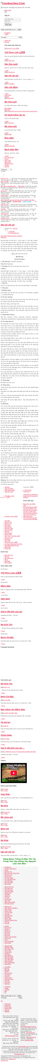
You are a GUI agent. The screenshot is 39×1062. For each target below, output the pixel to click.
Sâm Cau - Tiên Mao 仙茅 (12, 536)
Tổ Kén (7, 971)
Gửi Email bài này (13, 233)
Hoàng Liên (8, 893)
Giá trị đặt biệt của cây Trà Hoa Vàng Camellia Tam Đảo (18, 200)
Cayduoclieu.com (24, 1046)
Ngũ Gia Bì (8, 943)
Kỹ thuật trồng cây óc (15, 115)
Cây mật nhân (9, 882)
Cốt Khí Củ (8, 867)
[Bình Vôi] (4, 823)
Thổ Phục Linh (9, 979)
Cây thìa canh (9, 890)
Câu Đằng (8, 967)
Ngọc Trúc (8, 938)
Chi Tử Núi (8, 950)
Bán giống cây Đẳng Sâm (8, 186)
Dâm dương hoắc (10, 902)
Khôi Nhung (8, 527)
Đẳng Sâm (8, 547)
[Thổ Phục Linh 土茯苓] (12, 48)
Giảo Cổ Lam (5, 204)
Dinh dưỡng (8, 562)
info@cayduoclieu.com (11, 1036)
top (2, 1001)
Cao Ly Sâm (8, 977)
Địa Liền (7, 923)
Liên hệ (7, 1010)
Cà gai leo (4, 191)
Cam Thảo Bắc (9, 941)
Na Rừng (7, 984)
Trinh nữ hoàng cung (11, 920)
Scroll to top (4, 1060)
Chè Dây (7, 894)
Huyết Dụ (7, 953)
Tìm (20, 37)
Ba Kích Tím (5, 178)
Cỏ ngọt (7, 897)
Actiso (6, 870)
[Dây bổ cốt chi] (10, 72)
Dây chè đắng (11, 87)
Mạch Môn (8, 964)
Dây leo (15, 228)
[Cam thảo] (4, 789)
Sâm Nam (8, 525)
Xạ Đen (7, 926)
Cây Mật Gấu (8, 881)
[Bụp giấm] (8, 134)
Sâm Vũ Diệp (8, 961)
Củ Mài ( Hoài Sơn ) (10, 868)
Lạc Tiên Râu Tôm (10, 879)
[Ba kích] (4, 800)
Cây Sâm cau (9, 888)
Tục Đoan (7, 974)
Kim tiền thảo (8, 915)
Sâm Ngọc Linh (27, 516)
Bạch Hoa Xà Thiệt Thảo (12, 873)
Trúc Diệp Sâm (9, 959)
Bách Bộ (7, 970)
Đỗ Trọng (7, 932)
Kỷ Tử (6, 940)
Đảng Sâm (21, 186)
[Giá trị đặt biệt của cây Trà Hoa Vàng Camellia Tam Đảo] (18, 751)
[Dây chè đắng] (9, 83)
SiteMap (7, 1011)
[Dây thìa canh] (9, 60)
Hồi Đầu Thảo (5, 218)
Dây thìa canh (11, 64)
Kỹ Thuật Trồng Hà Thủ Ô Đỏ (13, 544)
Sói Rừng (7, 539)
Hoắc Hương (5, 213)
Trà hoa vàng (8, 912)
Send (19, 29)
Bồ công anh (11, 102)
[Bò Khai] (4, 835)
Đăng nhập (8, 24)
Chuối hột (7, 896)
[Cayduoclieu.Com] (13, 3)
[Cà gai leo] (4, 726)
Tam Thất (7, 540)
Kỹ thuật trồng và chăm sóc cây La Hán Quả (30, 510)
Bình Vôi (5, 829)
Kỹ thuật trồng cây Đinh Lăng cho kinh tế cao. (30, 513)
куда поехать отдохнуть (30, 494)
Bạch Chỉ (7, 935)
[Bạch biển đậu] (10, 146)
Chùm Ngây (4, 195)
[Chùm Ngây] (5, 739)
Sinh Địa (7, 980)
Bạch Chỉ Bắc (5, 181)
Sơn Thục (7, 982)
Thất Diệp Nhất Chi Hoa (12, 545)
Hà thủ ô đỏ (8, 911)
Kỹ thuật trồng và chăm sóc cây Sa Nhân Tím (30, 507)
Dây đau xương (9, 496)
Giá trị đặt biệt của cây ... (13, 748)
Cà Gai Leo (8, 876)
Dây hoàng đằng (10, 490)
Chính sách (8, 1007)
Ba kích (4, 806)
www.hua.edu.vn (31, 1037)
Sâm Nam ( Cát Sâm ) (11, 908)
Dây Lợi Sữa (8, 973)
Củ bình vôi (8, 899)
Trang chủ (8, 1004)
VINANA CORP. (29, 1040)
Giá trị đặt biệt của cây (11, 611)
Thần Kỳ (7, 976)
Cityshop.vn (12, 1059)
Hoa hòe (7, 914)
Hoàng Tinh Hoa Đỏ (10, 937)
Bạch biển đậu (11, 149)
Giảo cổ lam (8, 909)
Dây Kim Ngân (9, 878)
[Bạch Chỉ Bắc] (5, 700)
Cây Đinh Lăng (9, 891)
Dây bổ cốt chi (11, 76)
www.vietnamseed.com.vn (28, 1026)
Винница (3, 237)
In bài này (11, 231)
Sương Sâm (8, 952)
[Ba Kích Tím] (5, 687)
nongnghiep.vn (30, 1032)
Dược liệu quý (9, 555)
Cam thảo (5, 794)
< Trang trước (27, 490)
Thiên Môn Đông (10, 962)
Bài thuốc (7, 561)
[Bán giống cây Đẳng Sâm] (9, 713)
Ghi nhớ (7, 23)
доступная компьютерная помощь (11, 236)
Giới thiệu (7, 1005)
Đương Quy (8, 524)
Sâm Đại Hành (9, 958)
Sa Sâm (7, 929)
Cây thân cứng (9, 558)
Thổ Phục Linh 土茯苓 (15, 52)
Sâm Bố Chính (9, 956)
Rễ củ (6, 559)
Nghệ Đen (8, 917)
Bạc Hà (7, 968)
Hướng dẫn (8, 1008)
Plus (2, 790)
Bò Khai (7, 487)
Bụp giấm (9, 138)
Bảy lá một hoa (9, 887)
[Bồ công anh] (9, 98)
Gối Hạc (3, 209)
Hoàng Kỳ (7, 930)
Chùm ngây (8, 918)
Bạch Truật (8, 927)
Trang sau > (26, 491)
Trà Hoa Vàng (17, 201)
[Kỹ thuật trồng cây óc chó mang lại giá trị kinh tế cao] (21, 111)
